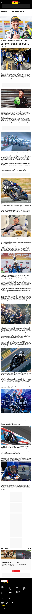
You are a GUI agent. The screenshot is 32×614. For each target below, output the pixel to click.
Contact (24, 589)
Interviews (10, 596)
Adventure (2, 587)
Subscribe (24, 586)
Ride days (17, 593)
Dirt (1, 588)
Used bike (2, 598)
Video (24, 587)
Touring (2, 597)
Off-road (10, 589)
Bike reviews (3, 586)
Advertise (24, 588)
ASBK (9, 586)
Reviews (17, 587)
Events (17, 589)
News (2, 585)
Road (1, 593)
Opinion (9, 597)
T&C (4, 608)
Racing (10, 585)
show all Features (16, 571)
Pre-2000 (2, 591)
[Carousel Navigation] (29, 548)
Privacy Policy (8, 608)
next (30, 548)
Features (10, 592)
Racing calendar (18, 591)
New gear (17, 586)
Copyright (2, 608)
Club (9, 587)
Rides (9, 598)
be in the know (3, 605)
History (9, 593)
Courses (17, 590)
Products (17, 585)
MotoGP (9, 588)
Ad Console (3, 489)
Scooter (2, 594)
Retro (1, 592)
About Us (24, 585)
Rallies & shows (18, 592)
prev (28, 548)
